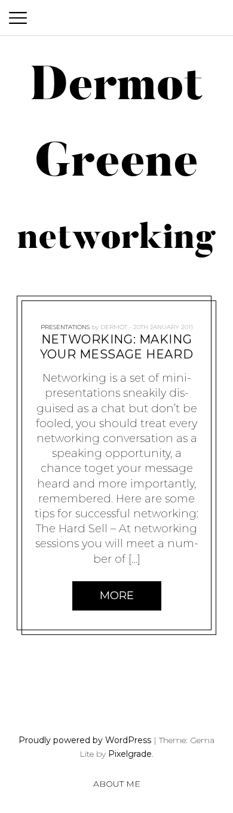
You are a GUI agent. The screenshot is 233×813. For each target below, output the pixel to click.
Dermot (113, 327)
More (117, 595)
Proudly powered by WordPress (85, 740)
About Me (116, 783)
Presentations (65, 327)
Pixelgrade (130, 753)
